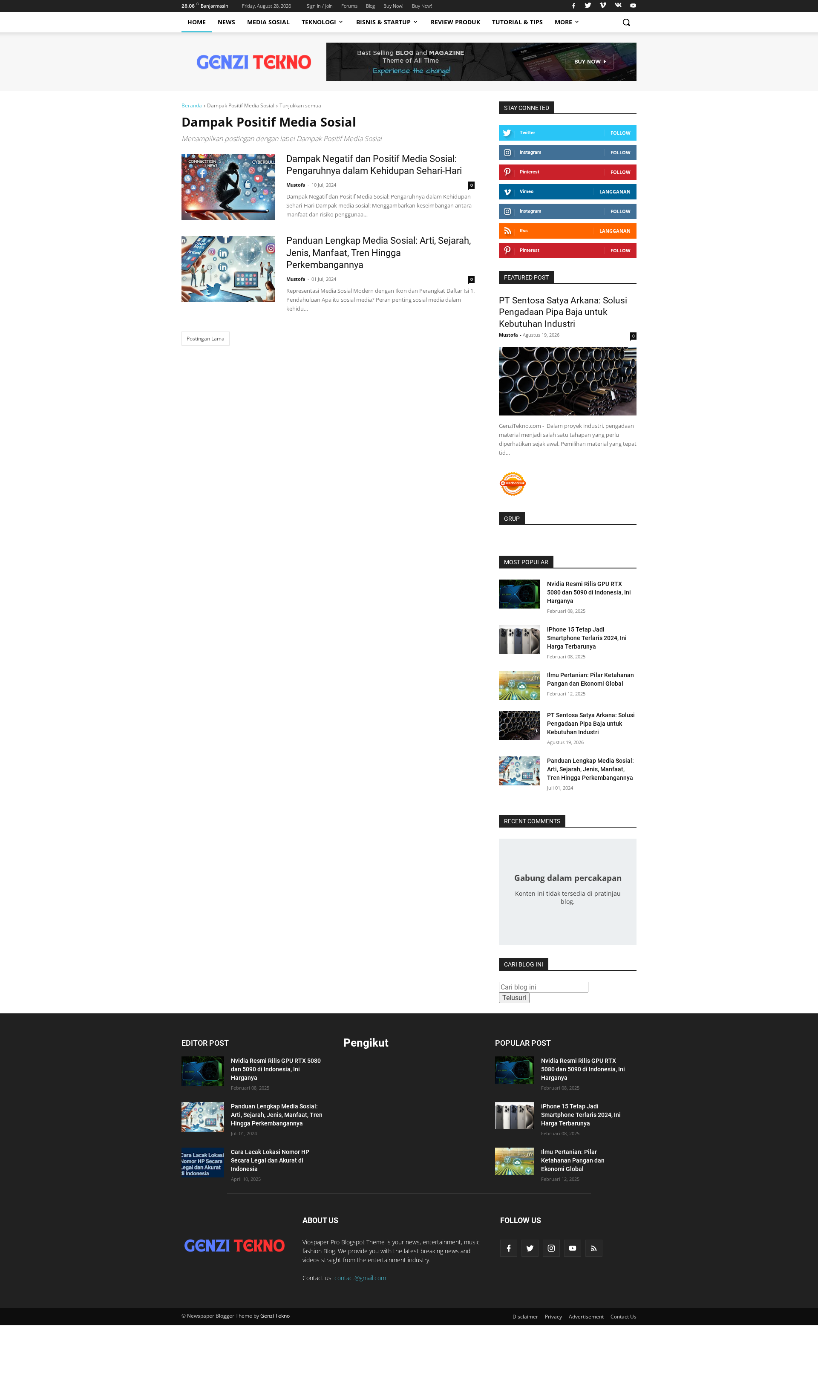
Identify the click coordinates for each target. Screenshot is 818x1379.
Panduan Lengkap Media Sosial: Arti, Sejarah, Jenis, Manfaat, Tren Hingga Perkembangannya (378, 252)
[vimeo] (603, 6)
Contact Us (624, 1316)
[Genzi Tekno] (234, 1245)
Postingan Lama (206, 338)
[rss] (593, 1248)
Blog (370, 6)
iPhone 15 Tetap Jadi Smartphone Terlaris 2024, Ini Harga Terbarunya (587, 638)
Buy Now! (393, 6)
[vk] (618, 6)
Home (196, 22)
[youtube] (632, 6)
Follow (621, 133)
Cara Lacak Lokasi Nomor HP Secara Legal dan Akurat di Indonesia (270, 1160)
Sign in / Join (320, 6)
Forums (349, 6)
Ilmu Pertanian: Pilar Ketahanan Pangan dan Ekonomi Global (573, 1160)
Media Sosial (268, 22)
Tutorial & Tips (517, 22)
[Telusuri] (626, 22)
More (563, 22)
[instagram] (551, 1248)
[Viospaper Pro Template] (481, 62)
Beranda (191, 105)
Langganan (615, 191)
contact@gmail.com (360, 1278)
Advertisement (586, 1316)
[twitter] (588, 6)
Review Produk (455, 22)
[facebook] (573, 6)
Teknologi (319, 22)
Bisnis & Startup (383, 22)
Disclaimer (525, 1316)
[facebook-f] (508, 1248)
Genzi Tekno (275, 1315)
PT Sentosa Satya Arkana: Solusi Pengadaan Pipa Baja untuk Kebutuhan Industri (563, 312)
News (226, 22)
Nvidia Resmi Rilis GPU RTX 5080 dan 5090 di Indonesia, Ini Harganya (589, 592)
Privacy (553, 1316)
